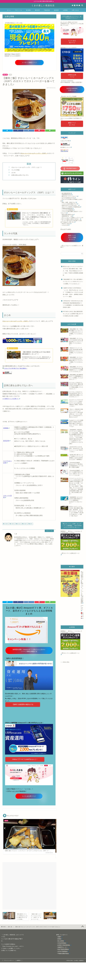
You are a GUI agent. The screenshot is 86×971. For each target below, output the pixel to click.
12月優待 (6, 523)
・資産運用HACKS (66, 194)
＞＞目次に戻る (65, 662)
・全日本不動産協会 (62, 951)
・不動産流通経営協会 (62, 953)
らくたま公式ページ (29, 796)
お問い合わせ (75, 10)
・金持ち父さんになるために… (69, 205)
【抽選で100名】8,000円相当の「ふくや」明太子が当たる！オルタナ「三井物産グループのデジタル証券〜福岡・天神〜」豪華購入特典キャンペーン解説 (73, 292)
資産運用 (56, 10)
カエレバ (82, 609)
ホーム (9, 10)
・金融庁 (58, 936)
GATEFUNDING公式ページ (72, 89)
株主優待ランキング (65, 147)
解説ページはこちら (72, 124)
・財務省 (58, 939)
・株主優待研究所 (66, 193)
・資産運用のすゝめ (66, 216)
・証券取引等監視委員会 (63, 945)
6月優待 (12, 523)
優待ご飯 (5, 74)
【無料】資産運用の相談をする (22, 704)
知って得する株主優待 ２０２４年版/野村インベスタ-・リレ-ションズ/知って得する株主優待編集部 (82, 587)
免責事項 (19, 960)
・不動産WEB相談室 (66, 208)
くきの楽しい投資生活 (43, 5)
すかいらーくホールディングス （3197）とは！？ (27, 167)
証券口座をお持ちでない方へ (20, 175)
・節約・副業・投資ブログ (68, 202)
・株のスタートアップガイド (69, 196)
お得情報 (65, 10)
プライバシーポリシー (9, 960)
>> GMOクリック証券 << (11, 398)
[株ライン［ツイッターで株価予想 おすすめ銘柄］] (72, 179)
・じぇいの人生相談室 (67, 210)
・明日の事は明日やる (67, 214)
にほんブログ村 (65, 140)
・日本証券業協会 (61, 943)
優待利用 (37, 10)
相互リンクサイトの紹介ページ (72, 237)
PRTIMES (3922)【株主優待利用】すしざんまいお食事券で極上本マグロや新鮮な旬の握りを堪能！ (73, 313)
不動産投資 (47, 10)
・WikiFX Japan (65, 223)
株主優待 (28, 10)
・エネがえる (64, 225)
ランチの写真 (16, 170)
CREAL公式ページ (72, 76)
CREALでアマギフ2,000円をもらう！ (25, 759)
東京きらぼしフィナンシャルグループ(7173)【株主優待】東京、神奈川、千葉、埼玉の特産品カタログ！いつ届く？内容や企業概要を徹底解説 (73, 271)
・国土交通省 (60, 941)
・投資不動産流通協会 (62, 949)
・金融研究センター (62, 947)
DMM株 (5, 428)
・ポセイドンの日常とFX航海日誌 (70, 207)
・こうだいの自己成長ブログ (69, 204)
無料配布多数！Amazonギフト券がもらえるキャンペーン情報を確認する (29, 650)
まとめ (14, 172)
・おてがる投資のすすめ (67, 198)
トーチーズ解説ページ (29, 62)
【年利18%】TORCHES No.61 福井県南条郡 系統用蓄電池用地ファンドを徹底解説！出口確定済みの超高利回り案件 (73, 304)
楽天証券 (6, 440)
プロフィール (18, 10)
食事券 (30, 523)
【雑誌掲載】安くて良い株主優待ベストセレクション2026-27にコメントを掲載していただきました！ (73, 281)
